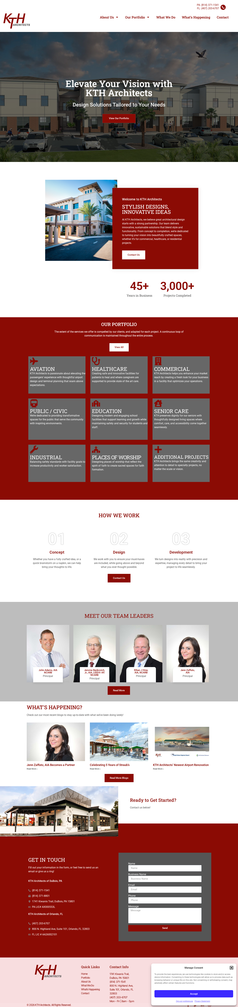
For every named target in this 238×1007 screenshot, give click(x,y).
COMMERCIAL (172, 368)
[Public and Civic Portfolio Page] (34, 403)
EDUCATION (107, 411)
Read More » (32, 769)
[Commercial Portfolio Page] (158, 361)
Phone (132, 895)
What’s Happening (196, 17)
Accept (194, 993)
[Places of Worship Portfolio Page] (96, 449)
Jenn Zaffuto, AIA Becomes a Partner (51, 765)
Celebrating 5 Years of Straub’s (110, 765)
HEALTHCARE (109, 368)
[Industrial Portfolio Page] (34, 449)
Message (133, 906)
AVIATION (42, 368)
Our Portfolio (135, 17)
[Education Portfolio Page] (96, 403)
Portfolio (85, 977)
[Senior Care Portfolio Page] (158, 403)
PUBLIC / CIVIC (48, 411)
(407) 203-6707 (210, 8)
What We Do (165, 17)
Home (84, 973)
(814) (210, 4)
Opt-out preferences (184, 1001)
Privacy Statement (202, 1001)
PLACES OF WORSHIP (116, 457)
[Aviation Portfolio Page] (34, 361)
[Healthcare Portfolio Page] (96, 361)
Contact (223, 17)
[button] (231, 967)
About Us (107, 17)
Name (131, 863)
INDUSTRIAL (46, 457)
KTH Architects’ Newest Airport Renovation (181, 765)
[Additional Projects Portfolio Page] (158, 449)
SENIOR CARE (171, 411)
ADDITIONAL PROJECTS (181, 457)
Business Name (137, 874)
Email (131, 885)
